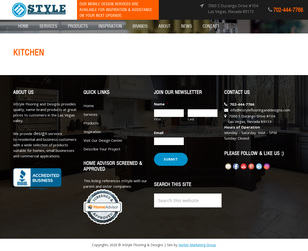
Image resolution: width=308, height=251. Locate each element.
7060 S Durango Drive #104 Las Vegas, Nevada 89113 (233, 8)
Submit (171, 159)
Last (191, 119)
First (157, 119)
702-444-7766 (288, 10)
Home (88, 105)
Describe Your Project (101, 149)
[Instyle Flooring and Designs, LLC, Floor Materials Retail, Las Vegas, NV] (37, 179)
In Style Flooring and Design (39, 10)
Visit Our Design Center (102, 140)
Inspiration (92, 131)
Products (91, 123)
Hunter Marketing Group (197, 245)
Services (90, 114)
